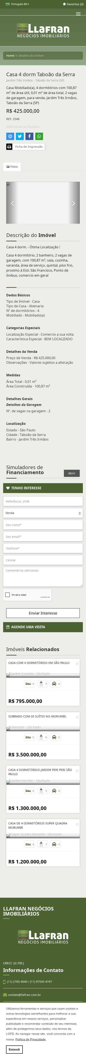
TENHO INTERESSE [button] (25, 488)
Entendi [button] (14, 1049)
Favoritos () (74, 4)
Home (10, 56)
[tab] (43, 488)
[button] (12, 203)
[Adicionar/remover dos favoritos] (77, 663)
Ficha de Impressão (28, 147)
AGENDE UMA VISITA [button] (27, 627)
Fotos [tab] (14, 167)
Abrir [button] (71, 473)
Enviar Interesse (43, 613)
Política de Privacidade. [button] (30, 1039)
